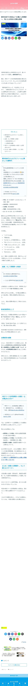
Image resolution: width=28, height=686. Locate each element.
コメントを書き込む (14, 665)
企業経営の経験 (9, 143)
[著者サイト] (10, 639)
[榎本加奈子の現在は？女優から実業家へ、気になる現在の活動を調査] (9, 38)
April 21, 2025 (7, 416)
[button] (19, 38)
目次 (12, 131)
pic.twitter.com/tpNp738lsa (10, 276)
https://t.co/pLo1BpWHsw (17, 410)
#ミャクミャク (14, 183)
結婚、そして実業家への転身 (11, 139)
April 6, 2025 (15, 193)
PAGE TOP (14, 675)
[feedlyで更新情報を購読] (14, 639)
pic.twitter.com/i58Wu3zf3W (10, 187)
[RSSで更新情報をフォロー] (17, 639)
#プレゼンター (7, 185)
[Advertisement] (14, 55)
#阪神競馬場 (21, 183)
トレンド (4, 627)
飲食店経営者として (10, 141)
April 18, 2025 (19, 280)
